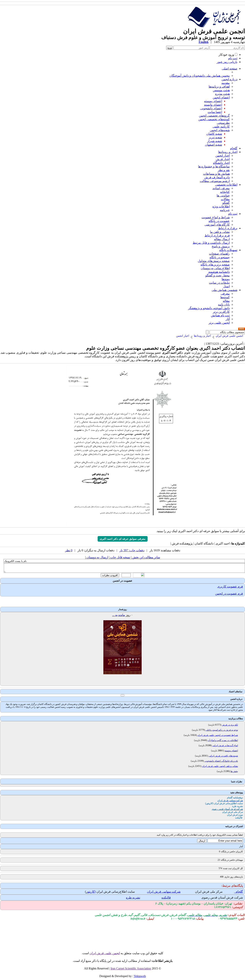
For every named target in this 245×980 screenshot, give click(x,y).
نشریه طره (133, 897)
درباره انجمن (229, 79)
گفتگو (226, 202)
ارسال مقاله (222, 239)
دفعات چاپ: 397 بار (131, 550)
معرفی (225, 293)
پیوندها (226, 279)
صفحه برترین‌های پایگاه (215, 264)
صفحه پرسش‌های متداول (214, 260)
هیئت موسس (221, 90)
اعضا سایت (215, 112)
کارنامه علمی (221, 126)
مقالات (225, 199)
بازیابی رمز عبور (227, 61)
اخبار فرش (223, 159)
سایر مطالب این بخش (145, 557)
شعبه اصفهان (213, 144)
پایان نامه (224, 304)
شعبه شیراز (214, 141)
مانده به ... (118, 615)
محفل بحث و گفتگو (217, 275)
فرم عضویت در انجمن (229, 593)
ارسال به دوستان (97, 557)
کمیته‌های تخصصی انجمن (214, 119)
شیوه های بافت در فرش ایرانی (223, 755)
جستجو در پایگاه (220, 257)
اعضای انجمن (221, 97)
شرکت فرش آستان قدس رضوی (222, 897)
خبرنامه (225, 210)
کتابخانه (225, 191)
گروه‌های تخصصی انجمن (214, 115)
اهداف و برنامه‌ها (219, 86)
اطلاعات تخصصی (226, 184)
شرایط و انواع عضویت (216, 217)
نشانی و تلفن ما (220, 231)
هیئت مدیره (222, 93)
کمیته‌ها (225, 297)
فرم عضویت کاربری (230, 586)
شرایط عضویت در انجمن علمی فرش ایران (217, 735)
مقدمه (225, 83)
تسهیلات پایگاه (228, 250)
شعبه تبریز (215, 137)
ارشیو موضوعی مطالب (215, 181)
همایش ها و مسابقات (216, 173)
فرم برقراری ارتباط (217, 235)
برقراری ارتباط (227, 228)
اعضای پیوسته (213, 101)
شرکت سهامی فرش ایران (163, 891)
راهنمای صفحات (219, 253)
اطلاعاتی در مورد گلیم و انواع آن (223, 740)
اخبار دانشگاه (221, 162)
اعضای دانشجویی (211, 108)
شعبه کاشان (214, 133)
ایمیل (226, 286)
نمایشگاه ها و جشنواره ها (214, 166)
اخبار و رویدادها (227, 152)
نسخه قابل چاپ (119, 557)
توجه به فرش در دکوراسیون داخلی (222, 730)
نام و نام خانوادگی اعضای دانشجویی (221, 761)
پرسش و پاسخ (221, 246)
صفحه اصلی (229, 68)
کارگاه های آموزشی (217, 224)
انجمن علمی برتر (219, 322)
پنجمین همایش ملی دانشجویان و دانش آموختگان (199, 75)
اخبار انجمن (222, 155)
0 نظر (68, 550)
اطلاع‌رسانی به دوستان (215, 268)
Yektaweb (140, 976)
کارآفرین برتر (221, 311)
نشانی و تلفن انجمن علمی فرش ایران (220, 766)
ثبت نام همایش (220, 315)
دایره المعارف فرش (217, 177)
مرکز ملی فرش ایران (209, 891)
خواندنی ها (223, 195)
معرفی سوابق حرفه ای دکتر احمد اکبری (122, 538)
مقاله (226, 300)
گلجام (233, 148)
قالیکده (166, 897)
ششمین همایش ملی (224, 290)
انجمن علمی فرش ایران (105, 953)
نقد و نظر (224, 170)
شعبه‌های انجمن (220, 130)
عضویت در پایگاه (219, 221)
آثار (228, 319)
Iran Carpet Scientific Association (131, 968)
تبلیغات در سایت (219, 282)
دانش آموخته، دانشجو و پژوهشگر (209, 308)
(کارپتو (91, 891)
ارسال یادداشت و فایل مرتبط (211, 242)
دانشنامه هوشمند (219, 271)
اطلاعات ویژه (221, 206)
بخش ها (234, 771)
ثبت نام (232, 58)
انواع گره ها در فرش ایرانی (225, 745)
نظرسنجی (223, 122)
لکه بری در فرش (230, 724)
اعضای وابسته (213, 104)
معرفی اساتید (221, 188)
